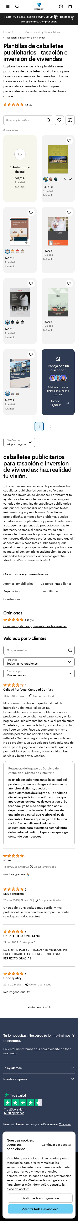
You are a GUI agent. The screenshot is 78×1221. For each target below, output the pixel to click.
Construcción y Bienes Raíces (42, 32)
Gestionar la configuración (40, 1198)
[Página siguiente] (50, 426)
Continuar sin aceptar (56, 1144)
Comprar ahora (48, 21)
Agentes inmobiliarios (18, 583)
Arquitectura (11, 591)
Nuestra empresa (15, 1079)
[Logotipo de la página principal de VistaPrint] (39, 6)
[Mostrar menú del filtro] (70, 120)
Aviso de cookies (18, 1189)
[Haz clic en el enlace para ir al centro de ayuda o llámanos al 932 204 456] (61, 6)
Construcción (12, 599)
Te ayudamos (12, 1068)
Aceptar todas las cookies (40, 1209)
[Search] (70, 650)
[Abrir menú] (7, 6)
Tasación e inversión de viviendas (26, 37)
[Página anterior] (27, 426)
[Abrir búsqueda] (17, 6)
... (17, 32)
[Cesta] (70, 6)
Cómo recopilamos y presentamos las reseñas (35, 626)
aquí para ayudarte (47, 1049)
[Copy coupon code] (56, 17)
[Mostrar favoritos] (59, 120)
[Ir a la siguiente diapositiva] (72, 19)
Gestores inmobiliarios (56, 583)
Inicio (6, 32)
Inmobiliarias (49, 591)
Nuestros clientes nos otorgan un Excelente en (37, 1124)
